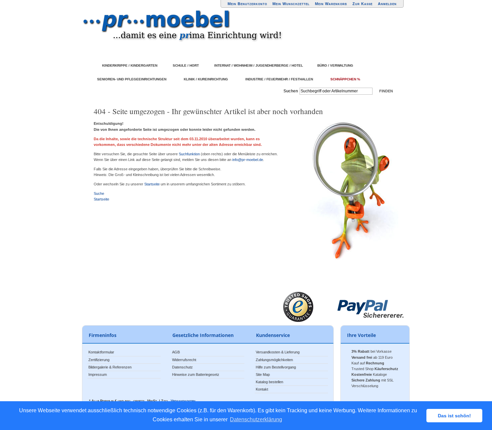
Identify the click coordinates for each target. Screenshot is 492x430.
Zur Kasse (362, 4)
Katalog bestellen (269, 382)
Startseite (152, 184)
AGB (176, 352)
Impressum (97, 374)
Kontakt (262, 389)
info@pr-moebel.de (247, 160)
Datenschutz (182, 367)
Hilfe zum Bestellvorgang (276, 367)
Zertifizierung (98, 360)
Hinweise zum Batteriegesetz (195, 374)
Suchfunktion (189, 154)
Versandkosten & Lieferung (278, 352)
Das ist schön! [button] (454, 415)
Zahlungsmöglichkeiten (274, 360)
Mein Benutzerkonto (247, 4)
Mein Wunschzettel (291, 4)
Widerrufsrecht (184, 360)
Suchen (290, 91)
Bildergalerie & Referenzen (110, 367)
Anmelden (387, 4)
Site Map (263, 374)
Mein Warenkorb (331, 4)
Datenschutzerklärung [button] (256, 419)
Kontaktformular (101, 352)
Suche (99, 193)
